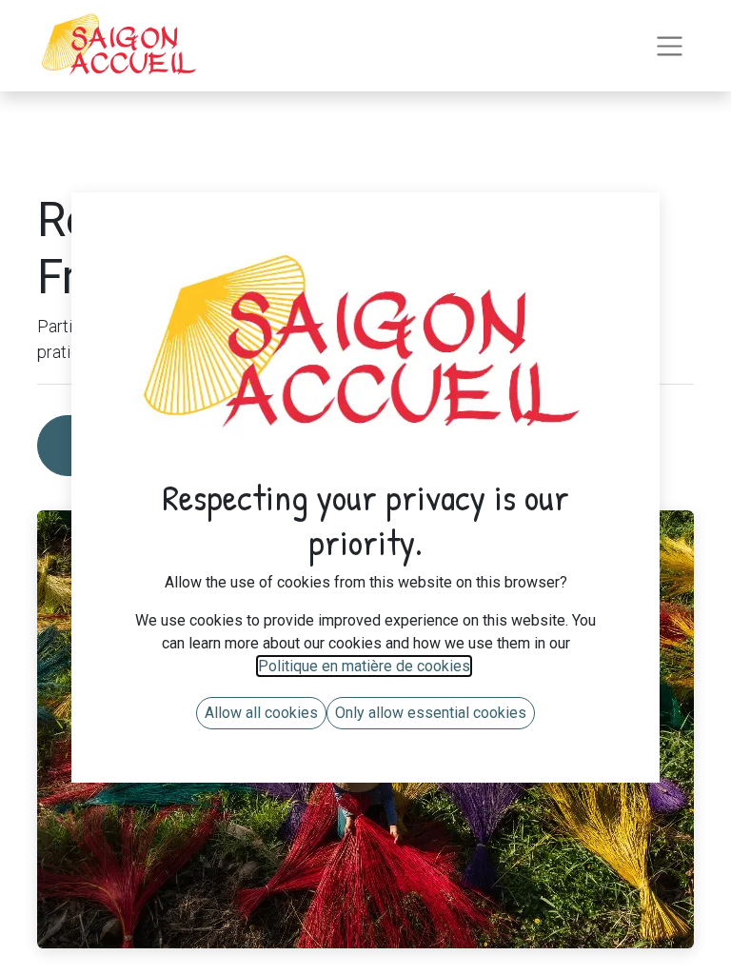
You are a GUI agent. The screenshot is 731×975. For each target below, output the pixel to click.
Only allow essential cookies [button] (430, 713)
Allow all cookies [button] (261, 713)
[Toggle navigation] (669, 46)
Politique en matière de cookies (364, 666)
